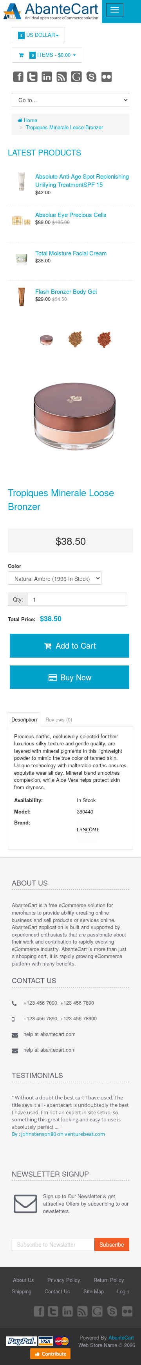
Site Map (93, 1291)
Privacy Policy (63, 1280)
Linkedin (47, 76)
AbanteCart (121, 1337)
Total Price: (34, 619)
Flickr (107, 76)
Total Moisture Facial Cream (71, 253)
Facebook (18, 76)
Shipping (21, 1291)
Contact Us (57, 1291)
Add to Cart (74, 645)
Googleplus (77, 76)
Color (14, 566)
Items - (51, 54)
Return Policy (109, 1280)
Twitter (32, 76)
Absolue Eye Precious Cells (71, 214)
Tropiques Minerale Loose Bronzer (64, 127)
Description (24, 719)
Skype (92, 76)
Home (29, 120)
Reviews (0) (58, 719)
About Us (23, 1280)
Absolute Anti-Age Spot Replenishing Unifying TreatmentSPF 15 (82, 180)
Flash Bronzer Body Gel (66, 291)
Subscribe (111, 1244)
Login (123, 1291)
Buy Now (74, 677)
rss (62, 76)
